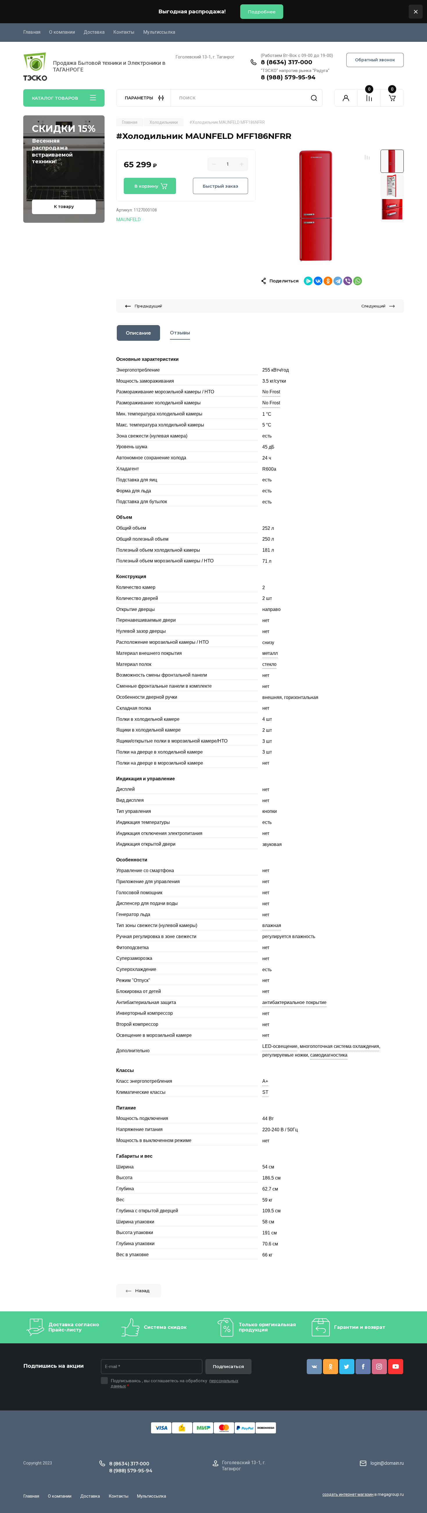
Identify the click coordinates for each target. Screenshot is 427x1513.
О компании (62, 32)
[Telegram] (337, 281)
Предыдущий (148, 306)
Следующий (373, 306)
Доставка (94, 32)
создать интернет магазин (348, 1494)
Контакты (123, 32)
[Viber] (347, 281)
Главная (31, 32)
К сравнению (367, 157)
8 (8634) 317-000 (286, 62)
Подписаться (228, 1366)
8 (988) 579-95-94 (288, 77)
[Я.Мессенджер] (308, 281)
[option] (318, 206)
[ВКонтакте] (318, 281)
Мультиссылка (159, 32)
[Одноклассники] (328, 281)
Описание (138, 333)
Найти (314, 98)
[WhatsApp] (357, 281)
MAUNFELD (128, 219)
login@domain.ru (387, 1463)
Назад (142, 1290)
